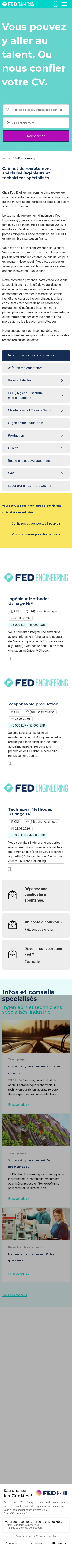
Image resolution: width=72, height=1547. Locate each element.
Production (16, 435)
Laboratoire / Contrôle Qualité (29, 486)
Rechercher (36, 136)
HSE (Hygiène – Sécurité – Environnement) (27, 395)
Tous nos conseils (14, 1295)
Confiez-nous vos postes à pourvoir (36, 523)
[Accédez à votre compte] (55, 3)
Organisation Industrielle (26, 423)
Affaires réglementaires (25, 368)
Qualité (13, 448)
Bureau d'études (19, 380)
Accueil (6, 158)
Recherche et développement (29, 460)
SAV (11, 473)
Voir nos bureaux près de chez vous (36, 534)
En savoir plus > (18, 1105)
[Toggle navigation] (64, 4)
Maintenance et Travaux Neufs (29, 410)
